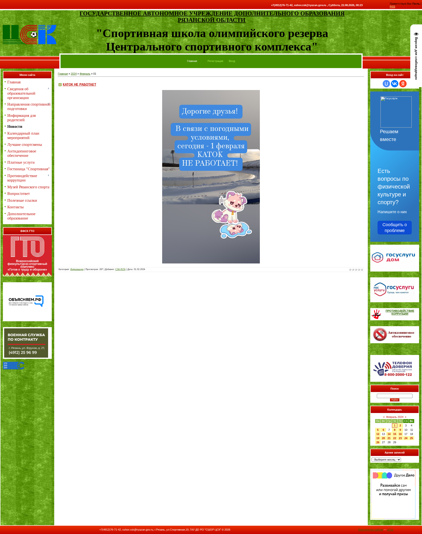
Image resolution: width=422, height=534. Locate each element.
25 (411, 438)
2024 (74, 73)
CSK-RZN (120, 269)
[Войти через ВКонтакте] (394, 83)
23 (400, 438)
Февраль (85, 73)
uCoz (390, 529)
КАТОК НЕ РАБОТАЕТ (79, 84)
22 (394, 438)
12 (377, 434)
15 (394, 434)
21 (389, 438)
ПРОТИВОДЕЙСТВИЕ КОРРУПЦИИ (400, 312)
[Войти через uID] (386, 83)
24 (405, 438)
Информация (77, 269)
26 (377, 442)
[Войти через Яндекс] (403, 83)
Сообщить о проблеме (394, 227)
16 (400, 434)
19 (377, 438)
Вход (232, 61)
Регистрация (215, 61)
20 (383, 438)
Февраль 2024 (394, 416)
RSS (392, 6)
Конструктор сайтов (370, 529)
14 (389, 434)
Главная (63, 73)
